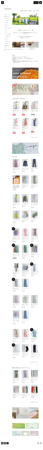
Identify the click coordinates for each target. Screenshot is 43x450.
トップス (6, 24)
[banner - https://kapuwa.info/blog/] (34, 433)
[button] (36, 2)
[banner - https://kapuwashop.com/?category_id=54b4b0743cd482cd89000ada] (25, 402)
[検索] (2, 2)
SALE (5, 14)
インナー (6, 30)
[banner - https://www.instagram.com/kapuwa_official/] (16, 433)
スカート (6, 26)
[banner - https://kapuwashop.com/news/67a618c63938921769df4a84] (32, 425)
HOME (21, 10)
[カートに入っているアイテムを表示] (40, 2)
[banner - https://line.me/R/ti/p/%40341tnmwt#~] (25, 433)
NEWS (25, 10)
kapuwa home (6, 45)
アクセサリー (6, 43)
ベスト (5, 32)
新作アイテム (6, 16)
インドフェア (6, 18)
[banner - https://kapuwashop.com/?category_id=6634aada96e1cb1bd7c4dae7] (25, 413)
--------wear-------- (7, 20)
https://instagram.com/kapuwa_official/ (38, 443)
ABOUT (30, 10)
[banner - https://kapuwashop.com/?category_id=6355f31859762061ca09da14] (25, 362)
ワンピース (6, 22)
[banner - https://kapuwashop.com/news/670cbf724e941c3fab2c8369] (18, 425)
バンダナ (6, 39)
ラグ (5, 47)
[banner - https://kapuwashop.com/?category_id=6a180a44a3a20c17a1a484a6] (25, 137)
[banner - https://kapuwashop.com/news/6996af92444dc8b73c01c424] (32, 46)
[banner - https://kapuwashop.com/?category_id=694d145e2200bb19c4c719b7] (18, 46)
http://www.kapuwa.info (41, 443)
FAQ (34, 10)
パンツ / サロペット (7, 28)
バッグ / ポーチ (7, 41)
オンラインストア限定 (8, 50)
